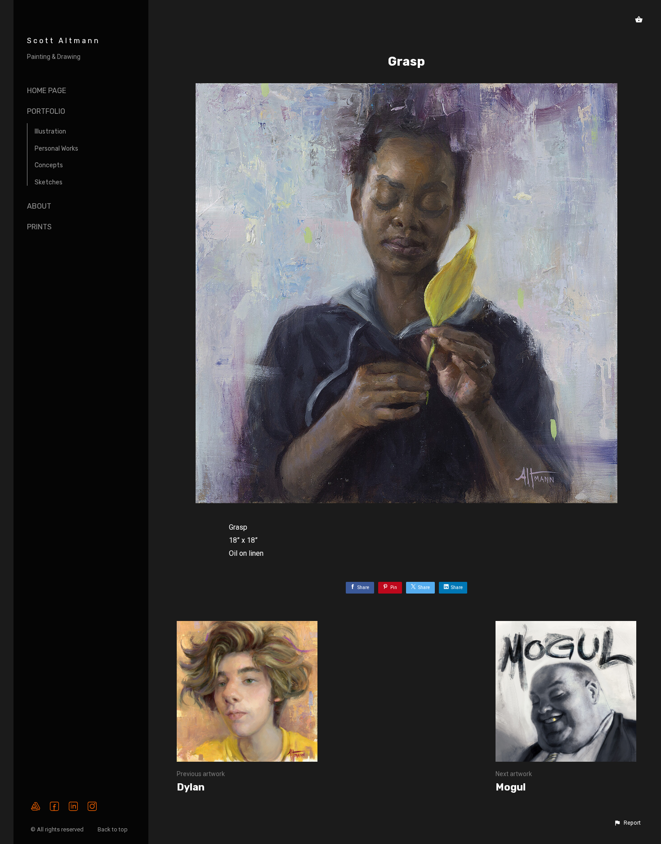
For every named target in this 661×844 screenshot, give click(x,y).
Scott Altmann (63, 40)
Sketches (49, 182)
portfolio (46, 111)
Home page (46, 90)
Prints (39, 227)
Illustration (50, 131)
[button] (627, 822)
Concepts (49, 165)
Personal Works (56, 148)
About (39, 206)
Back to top (113, 829)
